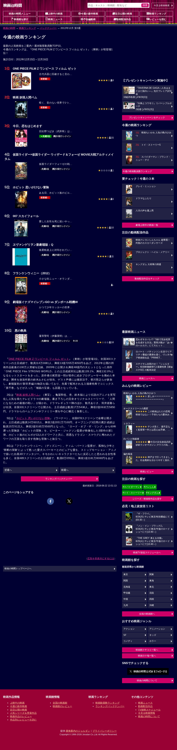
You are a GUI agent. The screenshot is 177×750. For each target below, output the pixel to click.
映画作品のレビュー (21, 716)
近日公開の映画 (123, 13)
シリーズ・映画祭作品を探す (147, 498)
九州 (125, 605)
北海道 (126, 587)
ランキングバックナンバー (58, 478)
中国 (125, 599)
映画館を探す (21, 19)
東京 (125, 574)
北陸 (151, 593)
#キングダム (152, 492)
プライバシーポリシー (104, 731)
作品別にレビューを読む (23, 719)
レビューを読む (157, 19)
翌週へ (8, 470)
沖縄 (151, 605)
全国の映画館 (60, 702)
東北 (151, 587)
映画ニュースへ (147, 378)
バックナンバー (48, 28)
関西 (125, 580)
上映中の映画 (55, 13)
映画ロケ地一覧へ (147, 655)
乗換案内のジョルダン (78, 731)
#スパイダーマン (131, 487)
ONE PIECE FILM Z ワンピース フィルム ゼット (39, 358)
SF (124, 635)
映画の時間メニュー (20, 13)
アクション (129, 629)
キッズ (152, 635)
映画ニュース (55, 19)
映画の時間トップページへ (17, 568)
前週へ (64, 470)
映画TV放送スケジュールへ (147, 552)
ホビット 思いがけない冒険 (33, 418)
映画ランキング (157, 13)
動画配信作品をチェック (147, 278)
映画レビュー (147, 471)
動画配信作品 (123, 19)
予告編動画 (89, 19)
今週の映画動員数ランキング (137, 171)
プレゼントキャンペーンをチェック (147, 117)
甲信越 (126, 593)
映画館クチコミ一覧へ (147, 650)
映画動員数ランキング (107, 702)
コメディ (127, 641)
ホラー (152, 641)
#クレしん (149, 487)
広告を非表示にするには (100, 558)
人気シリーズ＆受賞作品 (23, 713)
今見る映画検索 (162, 5)
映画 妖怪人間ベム (27, 394)
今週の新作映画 (89, 13)
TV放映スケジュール (149, 709)
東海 (151, 580)
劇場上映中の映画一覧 (147, 225)
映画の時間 (9, 28)
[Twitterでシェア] (69, 501)
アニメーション (157, 629)
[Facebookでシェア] (50, 501)
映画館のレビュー (62, 706)
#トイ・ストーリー (132, 492)
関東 (151, 574)
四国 (151, 599)
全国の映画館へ (147, 614)
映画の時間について (147, 680)
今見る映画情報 (146, 713)
